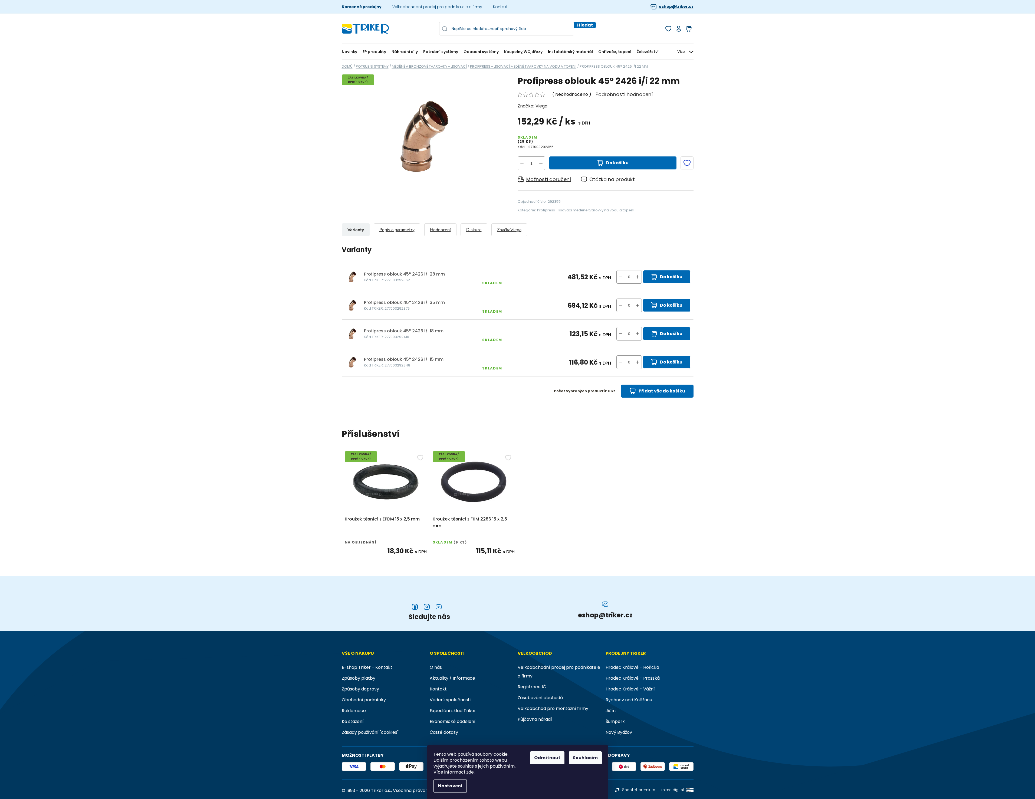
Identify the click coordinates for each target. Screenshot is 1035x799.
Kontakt (500, 6)
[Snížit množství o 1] (522, 163)
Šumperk (615, 721)
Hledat (585, 25)
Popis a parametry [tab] (397, 230)
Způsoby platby (358, 678)
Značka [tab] (509, 230)
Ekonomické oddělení (452, 721)
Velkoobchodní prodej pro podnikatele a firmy (437, 6)
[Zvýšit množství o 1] (541, 163)
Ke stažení (353, 721)
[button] (637, 276)
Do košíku (617, 163)
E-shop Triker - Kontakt (367, 667)
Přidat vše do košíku (662, 391)
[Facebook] (415, 607)
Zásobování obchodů (540, 698)
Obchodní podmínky (364, 700)
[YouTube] (438, 607)
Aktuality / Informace (452, 678)
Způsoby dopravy (360, 689)
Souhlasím (585, 758)
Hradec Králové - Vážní (630, 689)
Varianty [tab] (355, 230)
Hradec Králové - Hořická (632, 667)
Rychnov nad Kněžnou (629, 700)
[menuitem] (351, 52)
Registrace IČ (532, 687)
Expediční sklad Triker (453, 711)
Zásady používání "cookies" (370, 732)
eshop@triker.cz (676, 6)
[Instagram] (426, 607)
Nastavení (450, 786)
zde (470, 772)
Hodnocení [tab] (440, 230)
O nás (436, 667)
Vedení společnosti (450, 700)
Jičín (611, 711)
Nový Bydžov (619, 732)
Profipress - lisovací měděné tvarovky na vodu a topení (585, 210)
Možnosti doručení (548, 179)
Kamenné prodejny (362, 6)
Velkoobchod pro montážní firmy (553, 708)
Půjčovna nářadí (535, 719)
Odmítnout (547, 758)
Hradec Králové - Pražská (633, 678)
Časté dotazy (444, 732)
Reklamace (354, 711)
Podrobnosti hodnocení (624, 94)
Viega (541, 106)
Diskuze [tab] (474, 230)
